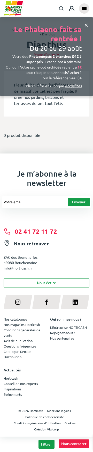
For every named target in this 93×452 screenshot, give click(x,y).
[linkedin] (75, 302)
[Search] (61, 8)
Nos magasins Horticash (22, 324)
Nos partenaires (62, 338)
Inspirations (12, 389)
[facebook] (46, 302)
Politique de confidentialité (44, 417)
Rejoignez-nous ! (62, 333)
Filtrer (46, 444)
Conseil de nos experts (21, 383)
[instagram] (18, 302)
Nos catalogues (15, 319)
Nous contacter (74, 443)
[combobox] (61, 8)
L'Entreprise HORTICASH (68, 327)
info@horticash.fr (18, 268)
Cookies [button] (70, 423)
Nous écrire (46, 282)
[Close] (86, 24)
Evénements (13, 394)
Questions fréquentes (20, 346)
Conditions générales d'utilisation (37, 423)
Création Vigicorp (46, 429)
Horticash (11, 378)
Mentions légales (59, 411)
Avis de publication (18, 341)
